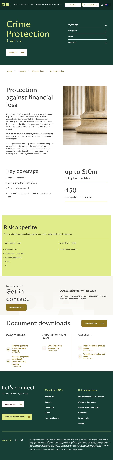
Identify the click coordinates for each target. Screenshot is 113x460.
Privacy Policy (83, 418)
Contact (56, 5)
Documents (72, 42)
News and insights (52, 418)
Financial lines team (16, 307)
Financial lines (38, 71)
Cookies (81, 423)
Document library (91, 323)
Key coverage (73, 25)
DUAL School (49, 5)
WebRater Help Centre (87, 402)
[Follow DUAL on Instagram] (22, 440)
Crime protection (57, 71)
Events (48, 413)
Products (24, 5)
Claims (32, 5)
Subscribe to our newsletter (14, 417)
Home (9, 71)
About (15, 5)
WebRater (38, 5)
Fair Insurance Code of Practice (91, 397)
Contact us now (10, 404)
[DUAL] (6, 5)
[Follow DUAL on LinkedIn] (16, 440)
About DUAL (50, 397)
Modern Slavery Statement (89, 407)
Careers (48, 402)
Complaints (82, 413)
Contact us (13, 52)
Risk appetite (72, 31)
